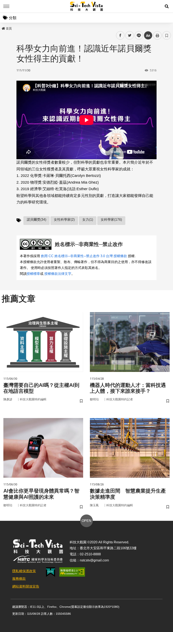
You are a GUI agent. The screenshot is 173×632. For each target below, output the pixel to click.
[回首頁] (86, 6)
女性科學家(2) (64, 219)
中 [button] (148, 35)
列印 (157, 35)
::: (3, 27)
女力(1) (87, 219)
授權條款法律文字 (57, 273)
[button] (166, 6)
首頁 (9, 28)
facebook (120, 35)
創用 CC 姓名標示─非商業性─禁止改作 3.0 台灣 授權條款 (84, 256)
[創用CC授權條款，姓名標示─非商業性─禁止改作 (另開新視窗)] (36, 244)
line (137, 35)
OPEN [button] (86, 520)
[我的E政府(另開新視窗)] (50, 572)
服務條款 (19, 578)
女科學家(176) (111, 219)
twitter (130, 35)
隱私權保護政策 (24, 571)
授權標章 (33, 273)
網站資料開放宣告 (25, 586)
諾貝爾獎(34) (36, 219)
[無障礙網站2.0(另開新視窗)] (72, 572)
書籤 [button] (166, 35)
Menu (6, 6)
